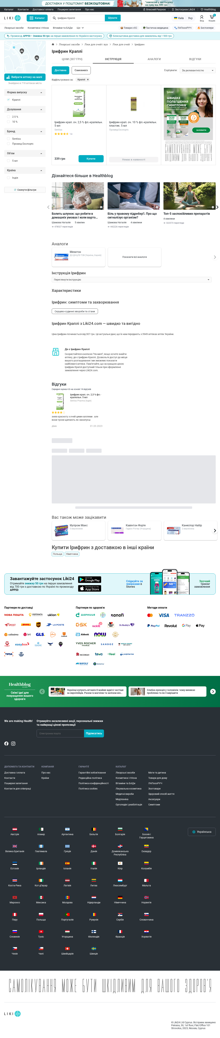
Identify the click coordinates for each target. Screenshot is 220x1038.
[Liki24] (12, 1014)
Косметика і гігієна (38, 27)
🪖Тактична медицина (155, 27)
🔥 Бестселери (205, 27)
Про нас (89, 9)
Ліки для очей (121, 44)
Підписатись (94, 733)
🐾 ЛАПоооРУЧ (182, 27)
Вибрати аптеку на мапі (26, 77)
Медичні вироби (125, 794)
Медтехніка (122, 799)
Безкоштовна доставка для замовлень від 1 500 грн (142, 36)
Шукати (112, 17)
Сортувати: (170, 70)
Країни (45, 778)
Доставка (60, 70)
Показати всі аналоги (134, 257)
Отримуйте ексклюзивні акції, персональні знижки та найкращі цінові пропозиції (70, 722)
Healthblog (210, 9)
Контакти (23, 9)
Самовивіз (81, 70)
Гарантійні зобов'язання (92, 772)
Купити (91, 158)
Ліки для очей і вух (96, 44)
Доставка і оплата (43, 9)
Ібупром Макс (79, 525)
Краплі (81, 79)
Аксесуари (154, 799)
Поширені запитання (69, 9)
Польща (57, 554)
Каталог (9, 9)
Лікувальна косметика (128, 788)
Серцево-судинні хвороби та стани (75, 311)
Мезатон (75, 252)
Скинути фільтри (26, 189)
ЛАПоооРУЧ (155, 783)
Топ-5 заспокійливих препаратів (186, 213)
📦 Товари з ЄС (128, 27)
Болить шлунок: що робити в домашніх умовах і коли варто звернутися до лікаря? (74, 215)
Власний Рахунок (156, 9)
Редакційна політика (90, 778)
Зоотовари (154, 788)
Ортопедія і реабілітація (129, 804)
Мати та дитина (157, 772)
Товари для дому (157, 778)
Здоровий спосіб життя (161, 794)
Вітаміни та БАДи (63, 27)
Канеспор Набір (192, 525)
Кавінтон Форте (136, 525)
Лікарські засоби (14, 27)
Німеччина (72, 554)
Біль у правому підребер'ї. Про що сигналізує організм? (132, 215)
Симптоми (154, 804)
